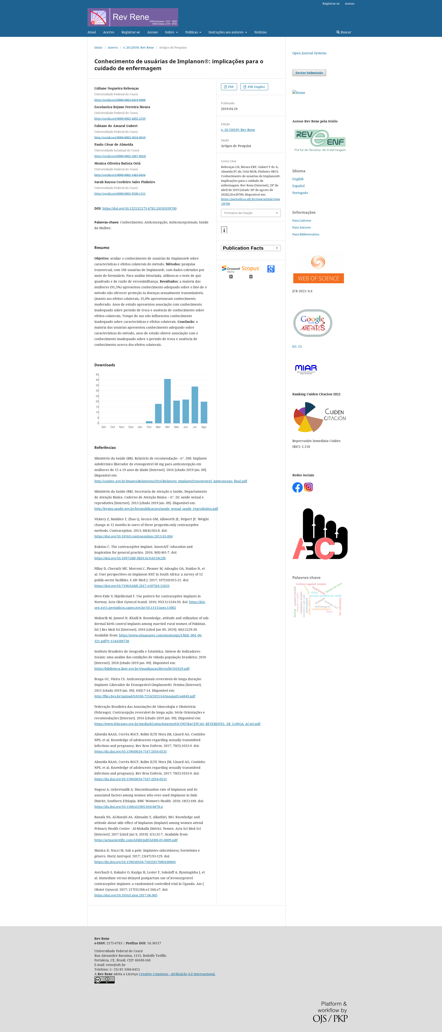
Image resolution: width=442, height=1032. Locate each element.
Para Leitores (301, 220)
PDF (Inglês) (256, 87)
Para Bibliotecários (305, 234)
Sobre (170, 32)
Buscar (345, 32)
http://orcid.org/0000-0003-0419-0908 (119, 100)
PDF (230, 87)
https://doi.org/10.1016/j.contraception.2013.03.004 (133, 536)
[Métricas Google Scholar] (313, 337)
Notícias (260, 32)
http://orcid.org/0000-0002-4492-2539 (119, 118)
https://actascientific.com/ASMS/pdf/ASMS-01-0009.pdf (135, 840)
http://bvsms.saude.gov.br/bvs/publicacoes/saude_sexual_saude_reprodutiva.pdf (156, 508)
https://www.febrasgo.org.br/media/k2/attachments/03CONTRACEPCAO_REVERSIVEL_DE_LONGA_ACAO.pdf (177, 724)
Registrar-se (131, 32)
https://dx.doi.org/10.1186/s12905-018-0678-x (128, 806)
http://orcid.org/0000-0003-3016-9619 (119, 137)
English (298, 179)
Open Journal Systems (309, 53)
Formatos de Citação (238, 213)
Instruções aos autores (226, 32)
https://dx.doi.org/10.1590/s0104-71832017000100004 (135, 862)
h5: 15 (297, 346)
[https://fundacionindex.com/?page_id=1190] (320, 432)
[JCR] (318, 282)
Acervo (108, 32)
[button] (224, 230)
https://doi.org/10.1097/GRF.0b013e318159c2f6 (130, 558)
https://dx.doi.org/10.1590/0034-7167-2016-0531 (130, 751)
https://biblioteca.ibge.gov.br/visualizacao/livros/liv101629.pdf (141, 668)
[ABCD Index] (320, 558)
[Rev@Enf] (320, 152)
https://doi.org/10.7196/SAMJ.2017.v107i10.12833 (131, 586)
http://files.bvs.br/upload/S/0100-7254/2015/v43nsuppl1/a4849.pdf (144, 696)
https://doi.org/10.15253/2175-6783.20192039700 (139, 208)
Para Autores (301, 227)
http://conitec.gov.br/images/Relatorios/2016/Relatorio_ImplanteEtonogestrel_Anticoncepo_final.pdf (170, 481)
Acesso (152, 32)
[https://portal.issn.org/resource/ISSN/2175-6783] (298, 92)
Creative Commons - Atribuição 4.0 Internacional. (177, 974)
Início (98, 47)
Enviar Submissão (309, 73)
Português (300, 193)
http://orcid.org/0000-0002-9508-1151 (119, 193)
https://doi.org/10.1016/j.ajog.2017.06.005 (125, 895)
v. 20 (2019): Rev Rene (138, 47)
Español (298, 186)
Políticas (192, 32)
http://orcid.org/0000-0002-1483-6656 (119, 175)
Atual (91, 32)
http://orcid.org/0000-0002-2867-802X (120, 156)
